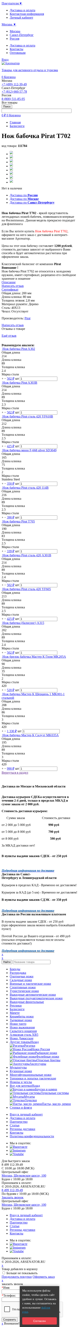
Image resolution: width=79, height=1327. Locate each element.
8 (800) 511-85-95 (13, 99)
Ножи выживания (22, 1027)
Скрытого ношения (23, 1031)
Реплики (16, 1005)
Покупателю (12, 3)
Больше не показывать (21, 1273)
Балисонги (17, 1009)
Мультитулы (18, 1067)
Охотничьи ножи (21, 976)
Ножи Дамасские (21, 1038)
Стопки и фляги (21, 1107)
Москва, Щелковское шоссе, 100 (24, 1175)
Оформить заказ (44, 1276)
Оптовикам (18, 52)
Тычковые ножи (21, 1020)
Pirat (27, 318)
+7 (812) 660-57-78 (14, 91)
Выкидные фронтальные (27, 1002)
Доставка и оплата (22, 45)
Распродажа (18, 972)
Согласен (39, 1321)
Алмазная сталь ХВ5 (24, 1034)
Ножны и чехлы (21, 1082)
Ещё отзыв (9, 335)
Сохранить (9, 1319)
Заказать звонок (12, 1197)
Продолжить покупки (17, 1276)
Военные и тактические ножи (30, 983)
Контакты (16, 49)
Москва (15, 31)
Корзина (9, 77)
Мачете (15, 1013)
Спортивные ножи (23, 987)
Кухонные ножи (21, 1071)
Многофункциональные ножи (30, 1074)
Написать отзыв (13, 325)
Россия (14, 38)
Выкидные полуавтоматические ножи (36, 998)
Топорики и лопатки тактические (33, 1078)
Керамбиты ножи (22, 1016)
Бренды (15, 969)
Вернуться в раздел (15, 772)
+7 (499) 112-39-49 (14, 84)
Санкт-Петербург (22, 35)
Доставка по (24, 195)
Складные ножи (21, 980)
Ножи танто (18, 1023)
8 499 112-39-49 (12, 1190)
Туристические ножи (24, 991)
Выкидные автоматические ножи (33, 994)
